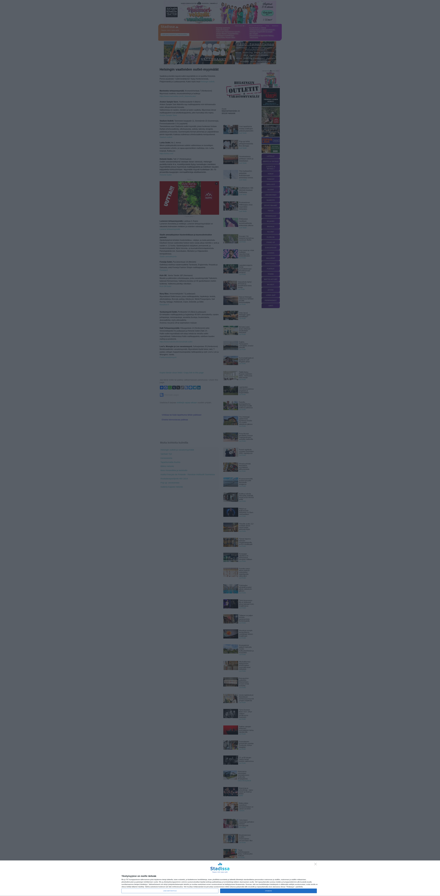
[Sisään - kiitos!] (316, 865)
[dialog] (220, 878)
